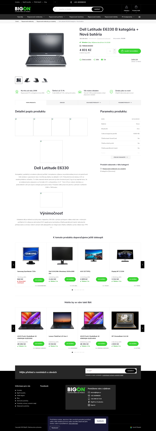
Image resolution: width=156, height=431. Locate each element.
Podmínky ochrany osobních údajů (26, 403)
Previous (13, 264)
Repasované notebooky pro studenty (114, 169)
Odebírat (130, 371)
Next (142, 264)
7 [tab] (82, 289)
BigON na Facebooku (97, 402)
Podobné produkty (124, 102)
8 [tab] (83, 289)
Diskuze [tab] (62, 102)
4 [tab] (77, 289)
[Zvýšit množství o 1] (114, 50)
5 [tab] (78, 289)
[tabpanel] (31, 265)
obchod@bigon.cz (96, 392)
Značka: (134, 59)
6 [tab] (80, 289)
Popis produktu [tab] (31, 102)
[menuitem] (20, 17)
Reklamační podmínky (23, 406)
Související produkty (92, 102)
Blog (45, 2)
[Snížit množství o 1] (114, 52)
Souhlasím (100, 421)
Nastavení (55, 428)
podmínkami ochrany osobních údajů (113, 375)
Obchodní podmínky (22, 401)
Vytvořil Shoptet (137, 427)
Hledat (97, 9)
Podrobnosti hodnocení (103, 38)
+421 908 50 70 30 (96, 399)
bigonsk (93, 405)
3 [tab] (75, 289)
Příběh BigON (37, 2)
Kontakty (17, 2)
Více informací (73, 424)
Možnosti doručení (87, 46)
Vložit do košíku (131, 51)
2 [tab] (73, 289)
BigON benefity (27, 2)
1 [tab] (72, 289)
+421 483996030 (95, 396)
